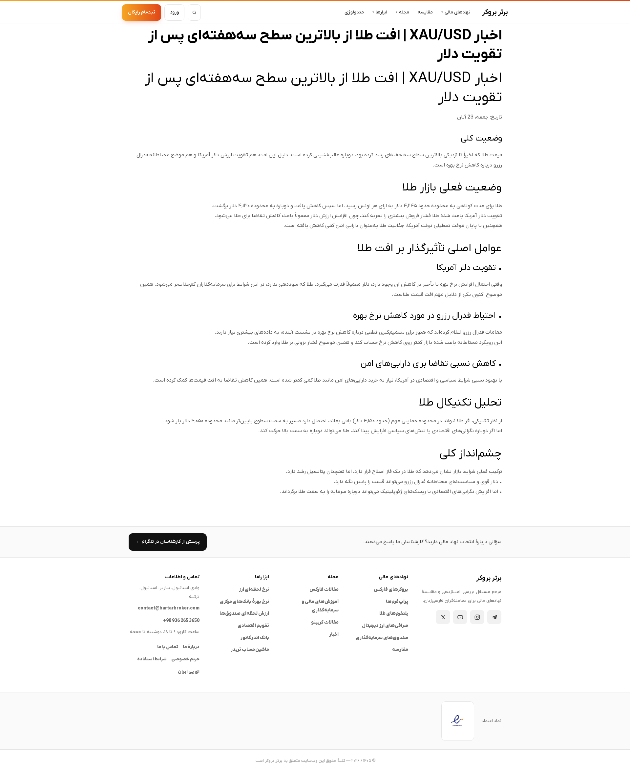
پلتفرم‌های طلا (393, 613)
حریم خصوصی (185, 659)
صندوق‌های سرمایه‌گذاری (382, 638)
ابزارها (379, 12)
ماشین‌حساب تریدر (250, 650)
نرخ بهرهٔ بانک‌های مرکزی (244, 602)
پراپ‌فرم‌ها (397, 602)
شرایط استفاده (152, 659)
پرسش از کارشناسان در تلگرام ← (168, 542)
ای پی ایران (189, 671)
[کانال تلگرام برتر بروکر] (494, 617)
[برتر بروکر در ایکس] (443, 617)
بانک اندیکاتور (255, 638)
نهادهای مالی (455, 12)
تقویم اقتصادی (253, 626)
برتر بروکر (495, 12)
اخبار (334, 634)
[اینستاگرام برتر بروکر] (477, 617)
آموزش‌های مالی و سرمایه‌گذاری (320, 606)
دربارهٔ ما (191, 647)
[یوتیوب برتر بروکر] (460, 617)
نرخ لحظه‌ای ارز (254, 589)
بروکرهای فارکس (391, 589)
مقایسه (425, 12)
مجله (402, 12)
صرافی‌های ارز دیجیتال (385, 626)
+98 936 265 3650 (181, 621)
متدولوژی (354, 12)
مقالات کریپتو (325, 622)
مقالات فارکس (324, 589)
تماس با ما (167, 647)
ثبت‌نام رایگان (141, 12)
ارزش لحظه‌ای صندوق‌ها (244, 613)
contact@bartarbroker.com (169, 608)
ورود (174, 12)
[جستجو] (194, 12)
